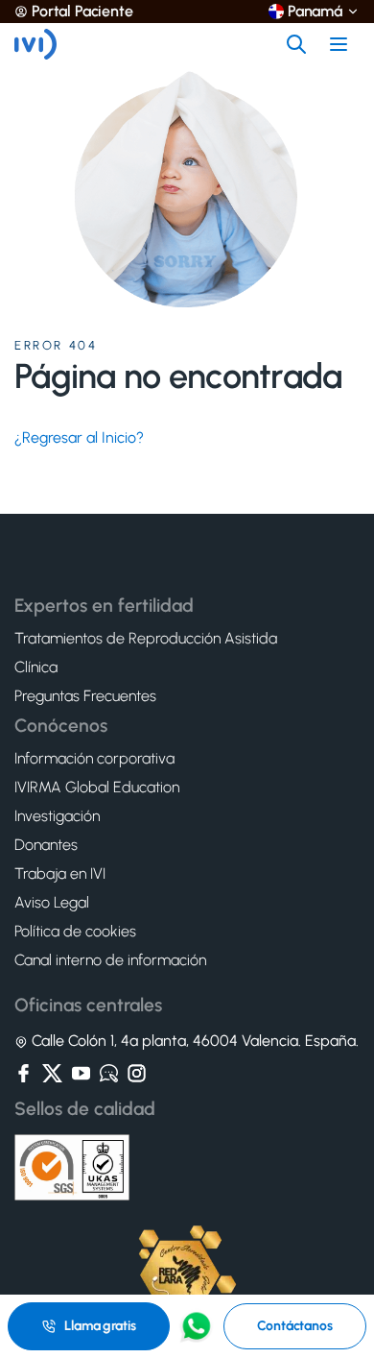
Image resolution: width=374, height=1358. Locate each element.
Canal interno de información (110, 960)
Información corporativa (94, 758)
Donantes (46, 845)
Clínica (36, 667)
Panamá (315, 11)
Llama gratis (99, 1326)
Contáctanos (294, 1326)
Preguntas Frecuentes (85, 696)
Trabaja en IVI (59, 874)
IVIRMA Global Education (96, 787)
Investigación (57, 816)
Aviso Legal (51, 902)
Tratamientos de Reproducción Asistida (145, 638)
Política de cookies (75, 931)
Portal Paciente (82, 11)
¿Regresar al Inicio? (79, 437)
